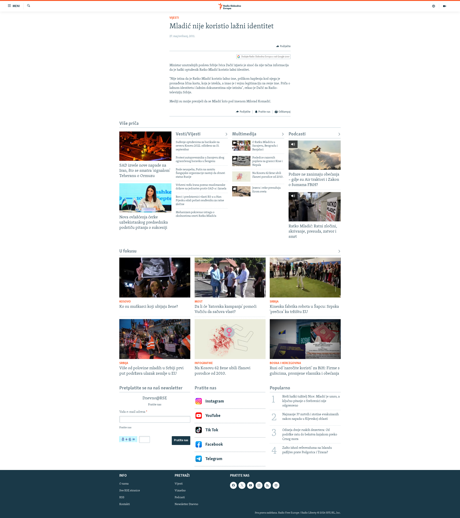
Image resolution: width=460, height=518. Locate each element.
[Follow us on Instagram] (259, 485)
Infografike (204, 363)
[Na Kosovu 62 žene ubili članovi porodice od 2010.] (241, 176)
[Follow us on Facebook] (233, 485)
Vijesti (174, 18)
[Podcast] (433, 6)
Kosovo (125, 301)
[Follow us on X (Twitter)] (241, 485)
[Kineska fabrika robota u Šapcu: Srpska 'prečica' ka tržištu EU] (305, 277)
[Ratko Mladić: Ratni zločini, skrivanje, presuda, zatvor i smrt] (315, 206)
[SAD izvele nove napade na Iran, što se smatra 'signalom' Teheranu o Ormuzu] (145, 146)
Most (199, 301)
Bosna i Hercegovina (285, 363)
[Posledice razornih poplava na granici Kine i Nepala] (241, 161)
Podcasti (297, 134)
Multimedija (244, 134)
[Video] (444, 6)
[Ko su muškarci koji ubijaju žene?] (154, 277)
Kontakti (124, 504)
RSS (121, 497)
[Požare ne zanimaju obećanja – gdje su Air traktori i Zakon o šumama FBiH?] (315, 155)
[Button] (283, 46)
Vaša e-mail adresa (133, 412)
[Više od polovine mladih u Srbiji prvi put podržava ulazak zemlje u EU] (154, 339)
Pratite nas (181, 440)
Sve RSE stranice (129, 490)
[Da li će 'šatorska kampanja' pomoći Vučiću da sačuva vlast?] (230, 277)
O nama (124, 483)
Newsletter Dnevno (186, 504)
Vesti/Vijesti (188, 134)
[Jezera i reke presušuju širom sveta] (241, 191)
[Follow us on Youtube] (250, 485)
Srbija (274, 301)
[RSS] (267, 485)
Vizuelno (180, 490)
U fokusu (128, 251)
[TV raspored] (276, 485)
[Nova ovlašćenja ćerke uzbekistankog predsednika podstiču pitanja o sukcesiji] (145, 198)
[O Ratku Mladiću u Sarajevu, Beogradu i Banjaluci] (241, 145)
